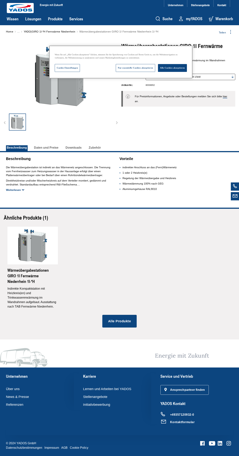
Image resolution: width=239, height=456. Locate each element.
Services (76, 19)
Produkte (55, 19)
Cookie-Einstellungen (67, 68)
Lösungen (33, 19)
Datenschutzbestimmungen (24, 447)
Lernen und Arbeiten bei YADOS (107, 389)
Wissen (12, 19)
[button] (184, 390)
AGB (64, 447)
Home (9, 31)
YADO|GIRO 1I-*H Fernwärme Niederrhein (49, 31)
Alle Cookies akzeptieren (172, 68)
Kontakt (221, 5)
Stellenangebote (200, 5)
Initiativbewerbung (96, 405)
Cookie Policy (79, 447)
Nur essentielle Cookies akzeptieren (135, 68)
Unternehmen (175, 5)
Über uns (13, 389)
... (18, 31)
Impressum (51, 447)
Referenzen (14, 405)
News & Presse (17, 397)
